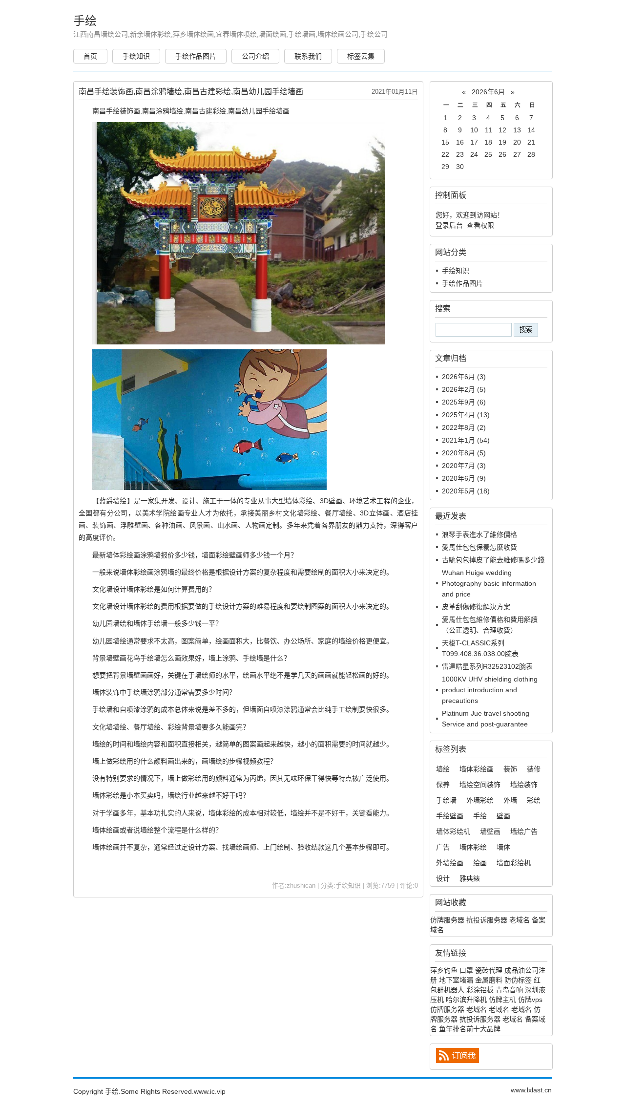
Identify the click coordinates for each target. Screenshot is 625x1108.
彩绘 (534, 800)
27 (517, 154)
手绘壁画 (449, 816)
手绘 (85, 20)
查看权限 (480, 225)
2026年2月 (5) (464, 389)
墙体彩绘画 (123, 555)
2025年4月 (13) (466, 415)
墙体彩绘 (298, 501)
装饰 (510, 769)
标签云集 (361, 56)
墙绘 (443, 769)
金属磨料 (488, 980)
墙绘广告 (524, 831)
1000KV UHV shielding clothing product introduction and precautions (490, 689)
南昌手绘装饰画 (116, 111)
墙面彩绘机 (514, 863)
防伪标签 (518, 980)
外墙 (510, 800)
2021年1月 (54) (466, 440)
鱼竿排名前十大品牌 (469, 1029)
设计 (443, 878)
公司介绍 (255, 56)
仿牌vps (530, 999)
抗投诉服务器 (486, 920)
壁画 (503, 816)
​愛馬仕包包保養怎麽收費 (479, 547)
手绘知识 (136, 56)
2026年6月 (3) (464, 377)
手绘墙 (446, 800)
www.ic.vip (210, 1091)
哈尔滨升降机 (466, 999)
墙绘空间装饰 (479, 784)
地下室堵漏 (456, 980)
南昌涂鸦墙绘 (162, 111)
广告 (443, 847)
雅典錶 (469, 878)
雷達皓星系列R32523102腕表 (487, 666)
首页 (90, 56)
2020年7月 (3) (464, 465)
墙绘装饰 (524, 784)
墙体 (503, 847)
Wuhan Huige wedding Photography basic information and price (489, 583)
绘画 (480, 863)
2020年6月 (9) (464, 478)
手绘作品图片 (195, 56)
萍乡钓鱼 (444, 970)
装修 (534, 769)
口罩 (466, 970)
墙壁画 (490, 831)
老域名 (519, 920)
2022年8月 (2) (464, 427)
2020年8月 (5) (464, 453)
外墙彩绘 (480, 800)
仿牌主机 (502, 999)
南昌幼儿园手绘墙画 (259, 111)
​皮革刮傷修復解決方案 (476, 607)
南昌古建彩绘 (205, 111)
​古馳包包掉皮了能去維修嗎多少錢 (493, 560)
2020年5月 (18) (466, 491)
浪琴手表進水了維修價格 (479, 534)
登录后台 (449, 225)
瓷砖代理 (488, 970)
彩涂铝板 (480, 990)
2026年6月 (488, 92)
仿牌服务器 (447, 920)
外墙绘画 (449, 863)
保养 (443, 784)
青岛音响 (509, 990)
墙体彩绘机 (453, 831)
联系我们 (308, 56)
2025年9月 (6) (464, 402)
